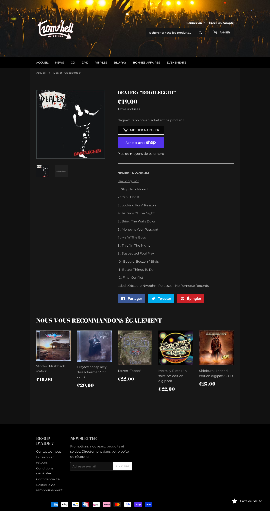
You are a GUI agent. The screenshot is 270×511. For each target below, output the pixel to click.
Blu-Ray (120, 62)
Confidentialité (48, 479)
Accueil (41, 72)
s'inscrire (122, 466)
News (59, 62)
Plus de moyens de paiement (141, 154)
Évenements (176, 62)
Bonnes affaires (146, 62)
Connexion (194, 23)
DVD (85, 62)
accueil (42, 62)
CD (73, 62)
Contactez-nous (48, 451)
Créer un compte (221, 23)
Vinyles (101, 62)
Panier (224, 32)
